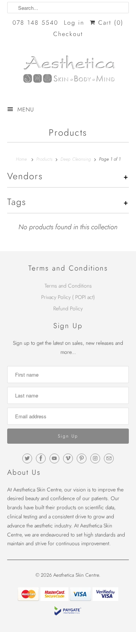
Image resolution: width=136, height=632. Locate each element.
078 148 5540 (35, 22)
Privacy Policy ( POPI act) (68, 297)
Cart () (110, 22)
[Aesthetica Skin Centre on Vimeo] (68, 458)
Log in (74, 22)
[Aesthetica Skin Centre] (68, 71)
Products (68, 132)
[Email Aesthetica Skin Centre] (109, 458)
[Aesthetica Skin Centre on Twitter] (27, 458)
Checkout (68, 34)
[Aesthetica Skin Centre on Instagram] (95, 458)
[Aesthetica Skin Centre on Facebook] (41, 458)
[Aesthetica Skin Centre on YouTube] (54, 458)
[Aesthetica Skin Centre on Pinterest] (82, 458)
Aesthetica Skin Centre (76, 575)
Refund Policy (68, 308)
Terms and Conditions (68, 285)
